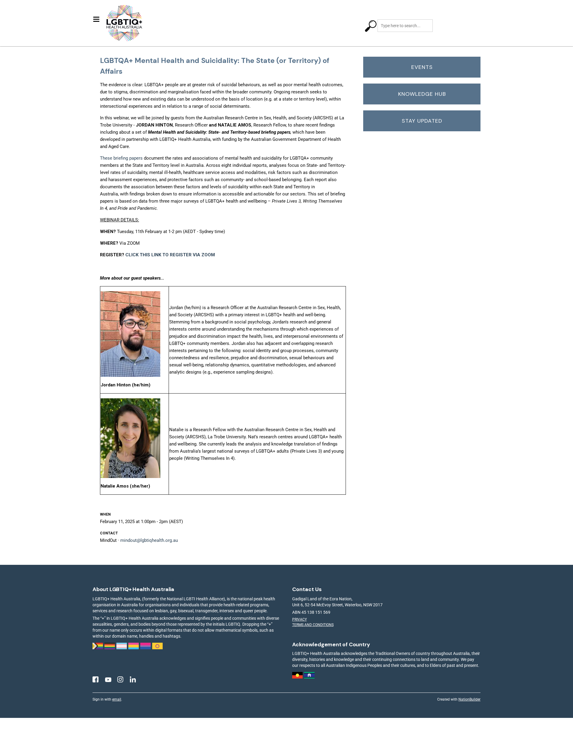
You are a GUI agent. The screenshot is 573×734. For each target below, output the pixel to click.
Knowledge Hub (422, 94)
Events (422, 67)
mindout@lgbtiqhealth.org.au (149, 540)
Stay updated (422, 120)
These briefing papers (121, 158)
